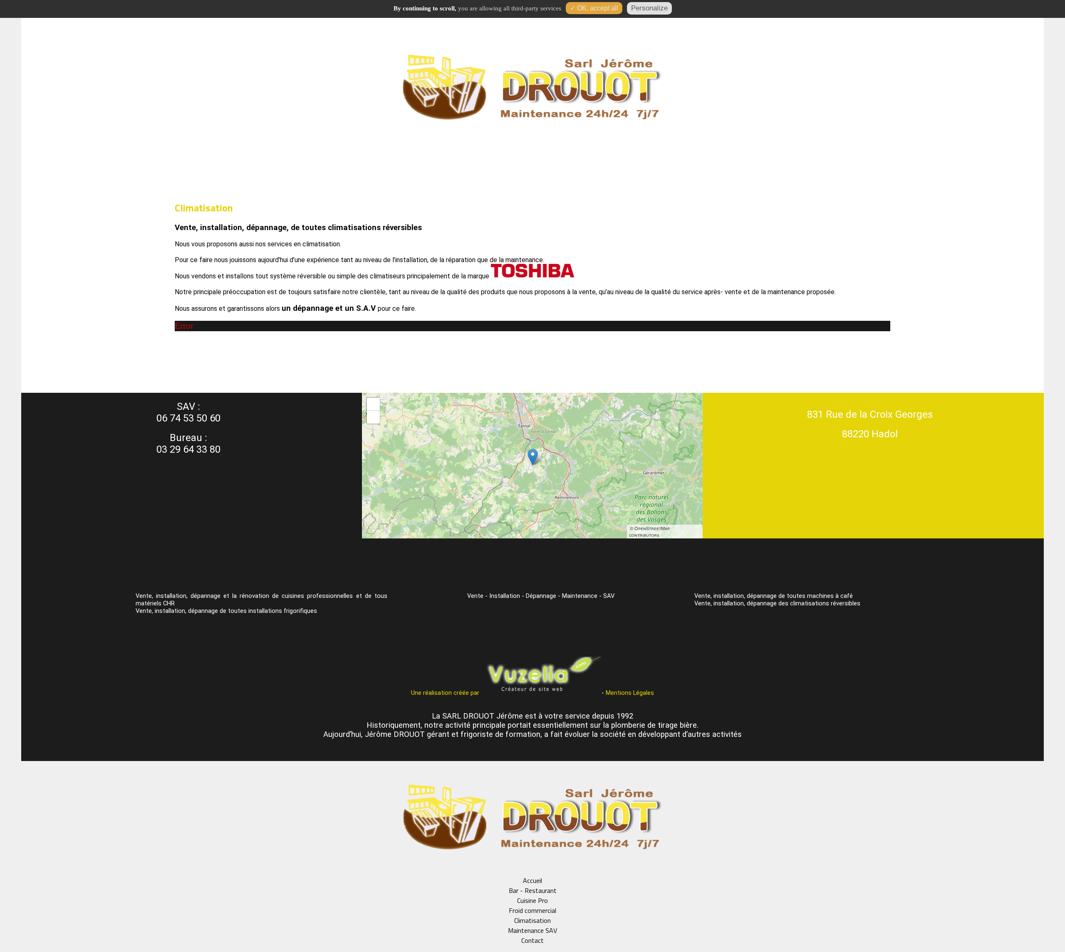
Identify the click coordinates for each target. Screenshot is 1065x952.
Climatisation (532, 920)
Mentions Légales (630, 693)
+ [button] (373, 404)
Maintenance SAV (532, 930)
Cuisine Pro (532, 900)
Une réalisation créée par (446, 693)
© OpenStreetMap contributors (649, 531)
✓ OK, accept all (594, 8)
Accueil (532, 880)
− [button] (373, 417)
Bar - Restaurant (533, 890)
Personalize (649, 8)
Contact (532, 940)
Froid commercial (532, 910)
